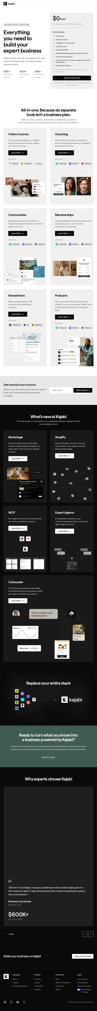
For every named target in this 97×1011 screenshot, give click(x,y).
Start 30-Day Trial (72, 78)
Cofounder (38, 986)
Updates (37, 989)
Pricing (36, 983)
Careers (16, 983)
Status (58, 989)
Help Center (60, 986)
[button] (84, 934)
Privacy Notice (82, 983)
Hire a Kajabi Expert (20, 986)
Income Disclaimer (84, 986)
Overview (37, 979)
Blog (57, 979)
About (15, 979)
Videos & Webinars (63, 983)
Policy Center (82, 979)
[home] (9, 3)
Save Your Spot (48, 757)
